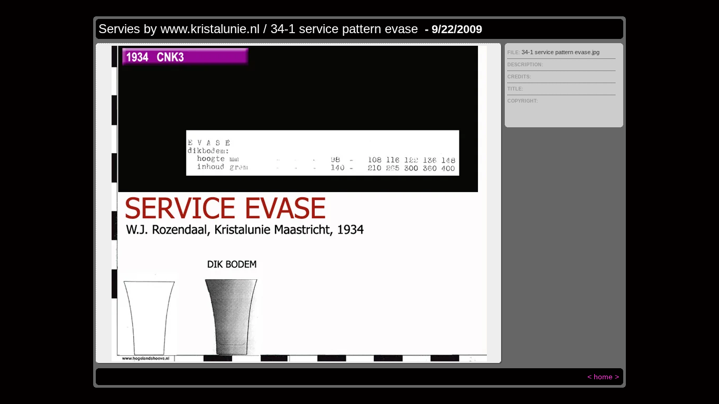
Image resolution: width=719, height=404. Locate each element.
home (603, 376)
